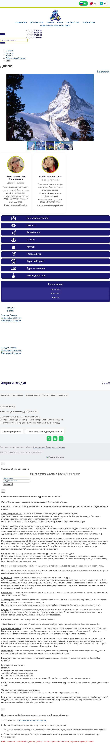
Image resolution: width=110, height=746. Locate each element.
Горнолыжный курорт (16, 58)
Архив (105, 383)
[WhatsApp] (49, 438)
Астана (10, 310)
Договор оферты (12, 431)
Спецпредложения (33, 395)
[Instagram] (55, 438)
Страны (50, 22)
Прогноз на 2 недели (11, 320)
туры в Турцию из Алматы (24, 423)
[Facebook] (61, 438)
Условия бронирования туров (55, 26)
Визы (60, 22)
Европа (9, 55)
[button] (41, 145)
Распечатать (103, 71)
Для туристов (36, 22)
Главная (9, 50)
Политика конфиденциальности (45, 431)
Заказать (8, 484)
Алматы (10, 308)
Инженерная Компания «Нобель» (49, 447)
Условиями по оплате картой (32, 720)
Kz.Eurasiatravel (55, 15)
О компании (21, 22)
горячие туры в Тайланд (48, 423)
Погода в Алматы (9, 315)
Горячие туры (72, 22)
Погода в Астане (8, 348)
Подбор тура (89, 22)
